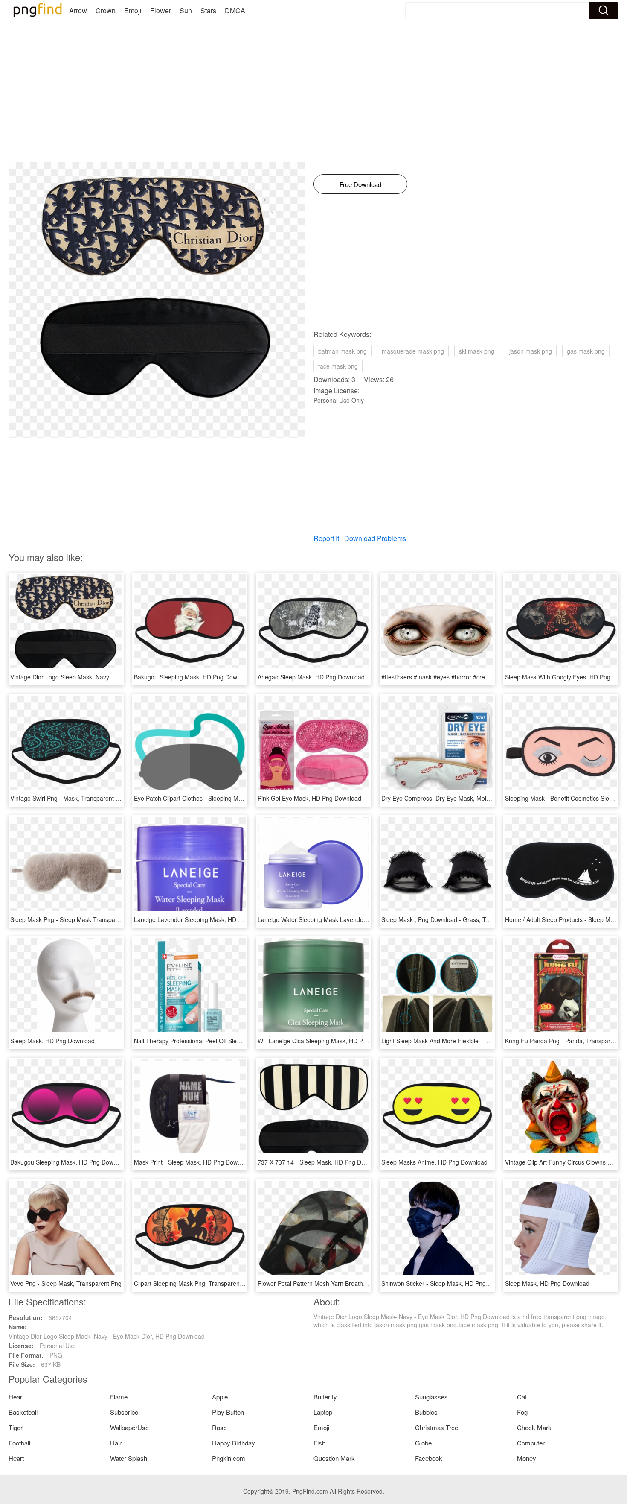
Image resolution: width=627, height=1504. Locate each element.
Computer (531, 1442)
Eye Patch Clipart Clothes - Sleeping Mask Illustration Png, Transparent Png (236, 798)
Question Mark (334, 1458)
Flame (119, 1396)
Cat (522, 1396)
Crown (106, 10)
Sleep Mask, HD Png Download (52, 1040)
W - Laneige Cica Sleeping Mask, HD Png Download (328, 1040)
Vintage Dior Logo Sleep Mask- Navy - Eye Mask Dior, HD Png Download (108, 677)
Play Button (228, 1411)
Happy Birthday (233, 1442)
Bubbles (426, 1411)
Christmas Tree (436, 1427)
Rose (219, 1427)
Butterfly (325, 1396)
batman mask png (342, 351)
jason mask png (530, 351)
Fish (319, 1442)
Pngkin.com (228, 1458)
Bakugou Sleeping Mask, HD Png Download (193, 677)
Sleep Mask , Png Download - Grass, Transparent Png (454, 919)
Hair (116, 1442)
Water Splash (128, 1458)
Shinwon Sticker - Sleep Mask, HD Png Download (447, 1283)
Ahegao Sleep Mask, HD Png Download (311, 677)
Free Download (360, 184)
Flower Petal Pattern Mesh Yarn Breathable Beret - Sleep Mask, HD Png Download (369, 1283)
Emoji (133, 10)
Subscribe (124, 1411)
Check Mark (534, 1427)
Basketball (23, 1411)
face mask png (338, 366)
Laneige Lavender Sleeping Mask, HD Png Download (205, 919)
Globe (423, 1442)
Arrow (78, 10)
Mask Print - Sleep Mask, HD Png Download (193, 1162)
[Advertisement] (157, 102)
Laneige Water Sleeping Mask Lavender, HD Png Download (338, 919)
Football (19, 1442)
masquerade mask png (413, 351)
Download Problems (375, 538)
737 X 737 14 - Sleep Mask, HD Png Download (321, 1162)
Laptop (323, 1411)
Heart (16, 1396)
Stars (208, 10)
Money (526, 1458)
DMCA (235, 10)
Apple (220, 1396)
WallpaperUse (129, 1427)
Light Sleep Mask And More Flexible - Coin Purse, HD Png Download (474, 1040)
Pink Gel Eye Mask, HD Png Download (309, 798)
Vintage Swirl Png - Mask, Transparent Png (68, 798)
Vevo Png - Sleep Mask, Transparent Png (66, 1283)
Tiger (16, 1427)
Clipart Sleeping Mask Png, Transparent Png (194, 1283)
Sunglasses (431, 1396)
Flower (160, 10)
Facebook (428, 1458)
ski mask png (476, 351)
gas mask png (586, 351)
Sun (186, 10)
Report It (326, 538)
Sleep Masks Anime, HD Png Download (434, 1162)
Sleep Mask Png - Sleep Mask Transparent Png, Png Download (95, 919)
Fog (522, 1411)
